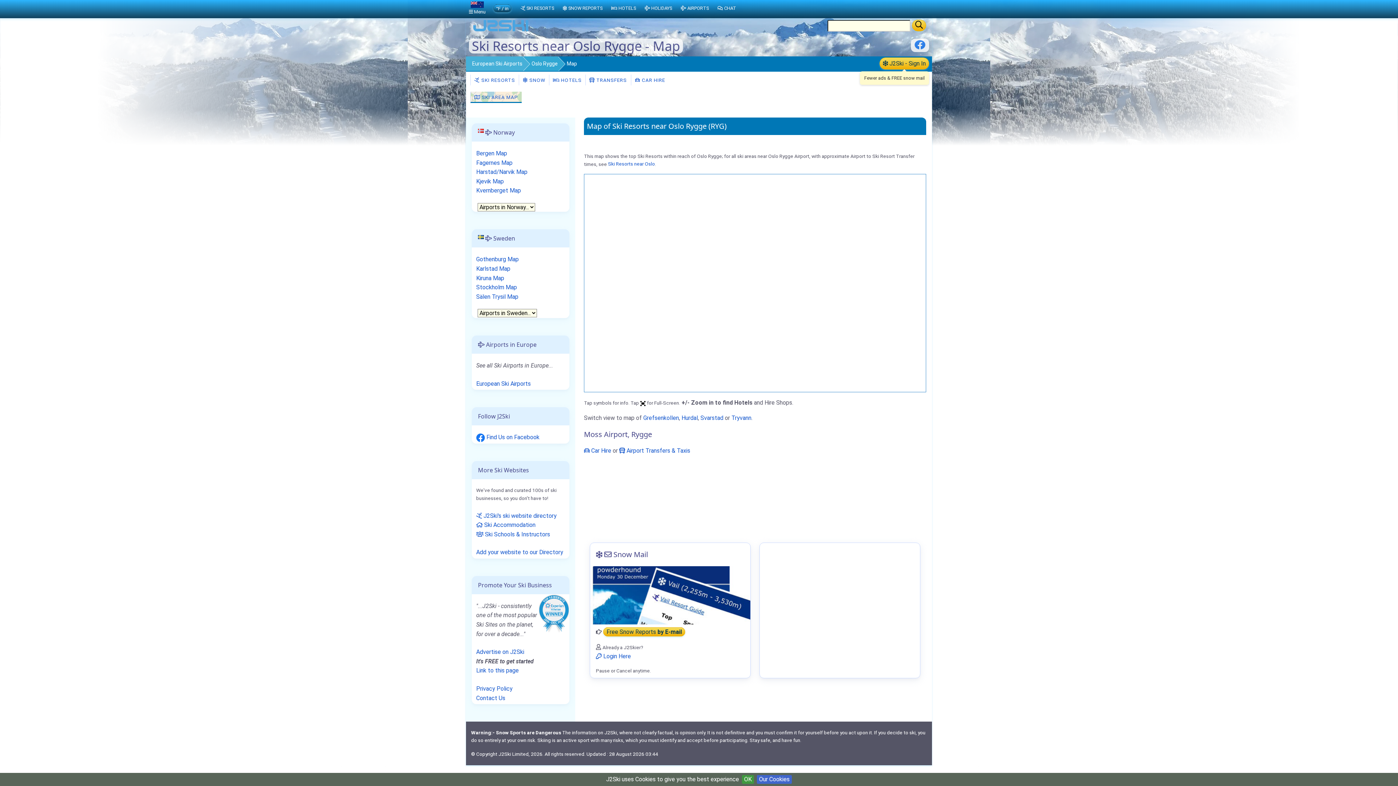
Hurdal (690, 417)
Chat (730, 8)
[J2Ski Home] (501, 30)
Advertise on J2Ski (500, 651)
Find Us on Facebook (512, 437)
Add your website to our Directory (519, 552)
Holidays (661, 8)
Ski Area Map (499, 97)
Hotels (571, 80)
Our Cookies (774, 779)
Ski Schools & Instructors (516, 534)
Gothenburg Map (497, 259)
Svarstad (711, 417)
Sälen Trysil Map (497, 296)
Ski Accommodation (509, 524)
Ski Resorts (497, 80)
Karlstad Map (493, 268)
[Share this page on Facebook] (920, 47)
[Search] (919, 25)
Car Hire (652, 80)
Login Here (616, 656)
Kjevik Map (490, 181)
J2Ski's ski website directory (519, 515)
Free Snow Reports (644, 631)
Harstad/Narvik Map (502, 171)
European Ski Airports (497, 64)
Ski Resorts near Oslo (631, 164)
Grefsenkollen (661, 417)
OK (748, 779)
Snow (536, 80)
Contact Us (490, 698)
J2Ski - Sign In (907, 63)
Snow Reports (585, 8)
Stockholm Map (496, 287)
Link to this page (497, 670)
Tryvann (741, 417)
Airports (698, 8)
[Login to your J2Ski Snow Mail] (670, 595)
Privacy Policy (494, 688)
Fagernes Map (494, 162)
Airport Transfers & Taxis (657, 450)
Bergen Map (491, 153)
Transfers (611, 80)
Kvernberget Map (498, 190)
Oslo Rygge (545, 64)
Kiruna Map (490, 278)
